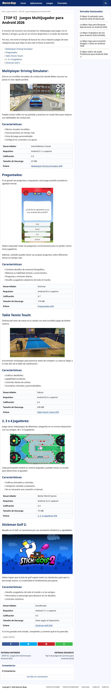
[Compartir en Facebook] (10, 644)
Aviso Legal (86, 687)
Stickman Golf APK (44, 625)
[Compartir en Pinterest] (46, 644)
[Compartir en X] (28, 644)
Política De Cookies (53, 687)
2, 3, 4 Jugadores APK (47, 515)
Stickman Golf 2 (13, 62)
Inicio (3, 11)
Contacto (105, 687)
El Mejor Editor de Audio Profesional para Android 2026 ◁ (94, 54)
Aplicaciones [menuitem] (36, 3)
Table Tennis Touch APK (48, 412)
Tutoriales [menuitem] (62, 3)
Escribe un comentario (37, 676)
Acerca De (96, 687)
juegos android (12, 11)
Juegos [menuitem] (50, 3)
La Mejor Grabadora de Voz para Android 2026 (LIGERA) (92, 34)
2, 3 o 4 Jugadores (14, 59)
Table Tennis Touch (14, 56)
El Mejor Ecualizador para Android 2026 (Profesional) (92, 17)
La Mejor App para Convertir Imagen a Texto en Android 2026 (93, 43)
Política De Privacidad (71, 687)
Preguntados (11, 52)
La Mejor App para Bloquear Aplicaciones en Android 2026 (93, 25)
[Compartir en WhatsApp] (64, 644)
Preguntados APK (46, 306)
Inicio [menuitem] (23, 3)
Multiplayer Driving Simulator (19, 49)
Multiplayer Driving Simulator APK (47, 166)
